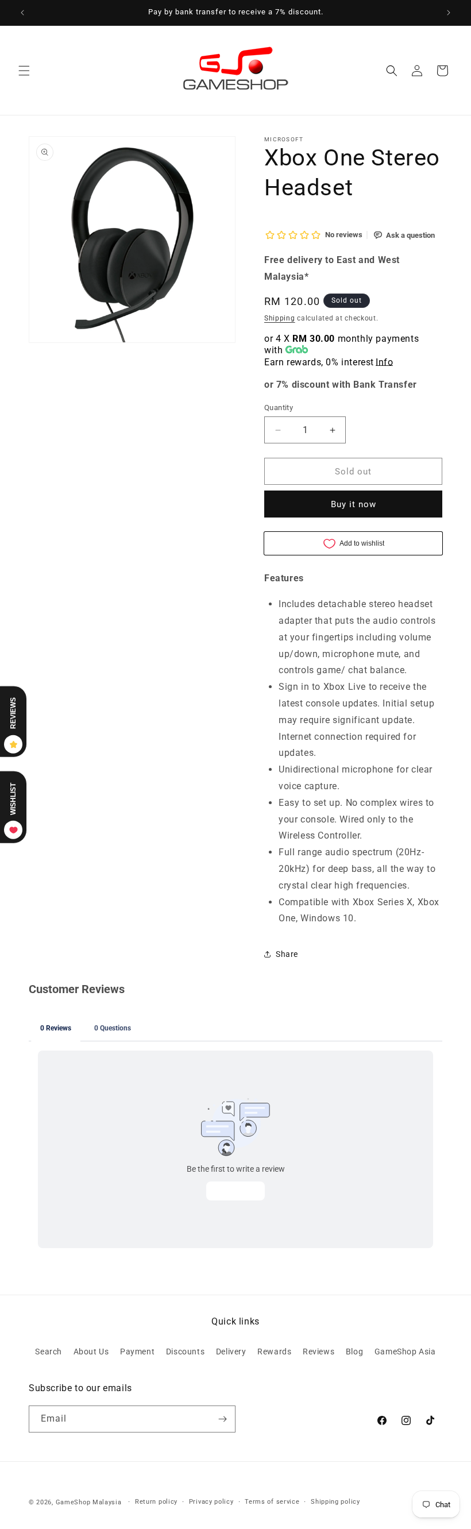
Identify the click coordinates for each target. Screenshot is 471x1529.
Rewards (274, 1351)
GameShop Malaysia (89, 1502)
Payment (137, 1351)
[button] (24, 70)
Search (48, 1351)
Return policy (156, 1501)
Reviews (318, 1351)
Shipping (279, 318)
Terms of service (272, 1501)
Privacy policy (211, 1501)
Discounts (185, 1351)
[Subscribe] (222, 1419)
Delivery (231, 1351)
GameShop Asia (405, 1351)
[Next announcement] (448, 12)
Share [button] (287, 954)
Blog (354, 1351)
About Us (91, 1351)
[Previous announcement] (22, 12)
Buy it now (353, 504)
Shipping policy (335, 1501)
